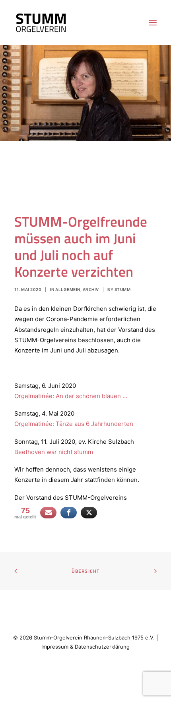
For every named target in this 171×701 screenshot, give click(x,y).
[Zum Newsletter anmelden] (48, 512)
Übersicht (86, 571)
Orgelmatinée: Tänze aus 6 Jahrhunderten (73, 424)
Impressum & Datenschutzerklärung (85, 646)
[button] (152, 22)
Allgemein (67, 289)
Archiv (91, 289)
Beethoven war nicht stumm (53, 452)
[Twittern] (89, 512)
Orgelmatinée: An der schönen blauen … (70, 396)
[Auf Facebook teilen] (68, 512)
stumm (123, 289)
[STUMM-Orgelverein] (40, 23)
